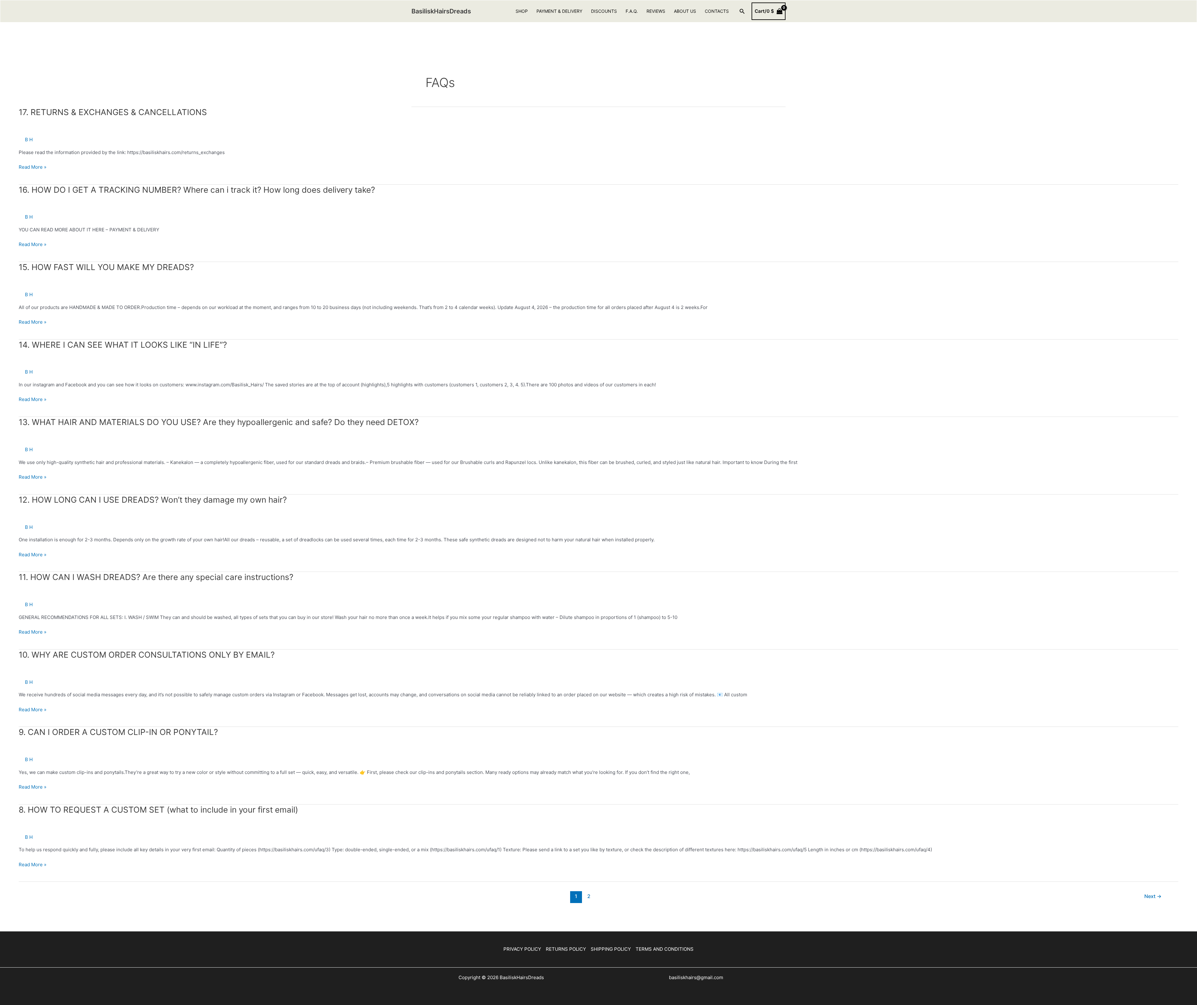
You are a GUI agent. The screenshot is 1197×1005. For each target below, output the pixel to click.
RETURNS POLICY (566, 949)
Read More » (32, 167)
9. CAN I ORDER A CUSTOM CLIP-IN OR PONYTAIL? (118, 732)
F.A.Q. (632, 11)
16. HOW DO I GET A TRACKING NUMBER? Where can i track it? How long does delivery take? (197, 190)
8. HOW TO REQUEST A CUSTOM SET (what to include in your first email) (158, 809)
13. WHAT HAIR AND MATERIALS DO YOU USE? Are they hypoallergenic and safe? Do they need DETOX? (219, 422)
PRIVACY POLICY (522, 949)
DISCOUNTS (604, 11)
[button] (742, 11)
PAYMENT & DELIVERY (559, 11)
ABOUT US (685, 11)
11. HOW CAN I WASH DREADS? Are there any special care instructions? (156, 577)
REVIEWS (656, 11)
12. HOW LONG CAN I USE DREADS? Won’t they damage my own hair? (153, 500)
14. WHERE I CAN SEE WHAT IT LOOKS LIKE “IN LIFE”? (123, 345)
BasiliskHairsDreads (441, 11)
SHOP (522, 11)
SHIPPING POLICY (611, 949)
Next (1152, 896)
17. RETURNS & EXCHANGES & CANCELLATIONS (113, 112)
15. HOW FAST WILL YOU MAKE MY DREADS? (106, 267)
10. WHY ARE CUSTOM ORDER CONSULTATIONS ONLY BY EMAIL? (147, 655)
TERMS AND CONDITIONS (665, 949)
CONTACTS (717, 11)
